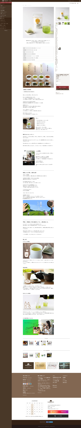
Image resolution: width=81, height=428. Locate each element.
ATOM (56, 382)
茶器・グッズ (2, 16)
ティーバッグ (29, 5)
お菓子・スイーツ (2, 13)
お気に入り (58, 79)
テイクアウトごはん (3, 15)
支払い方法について (3, 26)
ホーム (54, 375)
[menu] (1, 1)
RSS (53, 382)
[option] (34, 408)
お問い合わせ (65, 382)
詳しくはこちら (29, 377)
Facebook (55, 385)
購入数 (57, 81)
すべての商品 (3, 25)
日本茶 (1, 5)
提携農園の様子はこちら (28, 198)
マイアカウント (65, 375)
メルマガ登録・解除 (56, 380)
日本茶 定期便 (2, 10)
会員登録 (64, 377)
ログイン (64, 379)
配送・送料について (3, 28)
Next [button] (42, 401)
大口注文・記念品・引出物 (4, 23)
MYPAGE (71, 3)
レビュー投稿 (66, 89)
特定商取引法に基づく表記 (59, 93)
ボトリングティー (2, 7)
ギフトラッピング (2, 21)
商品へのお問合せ (59, 89)
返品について (58, 92)
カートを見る (65, 380)
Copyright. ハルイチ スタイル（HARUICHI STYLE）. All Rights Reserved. (46, 426)
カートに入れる (63, 87)
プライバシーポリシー (56, 379)
